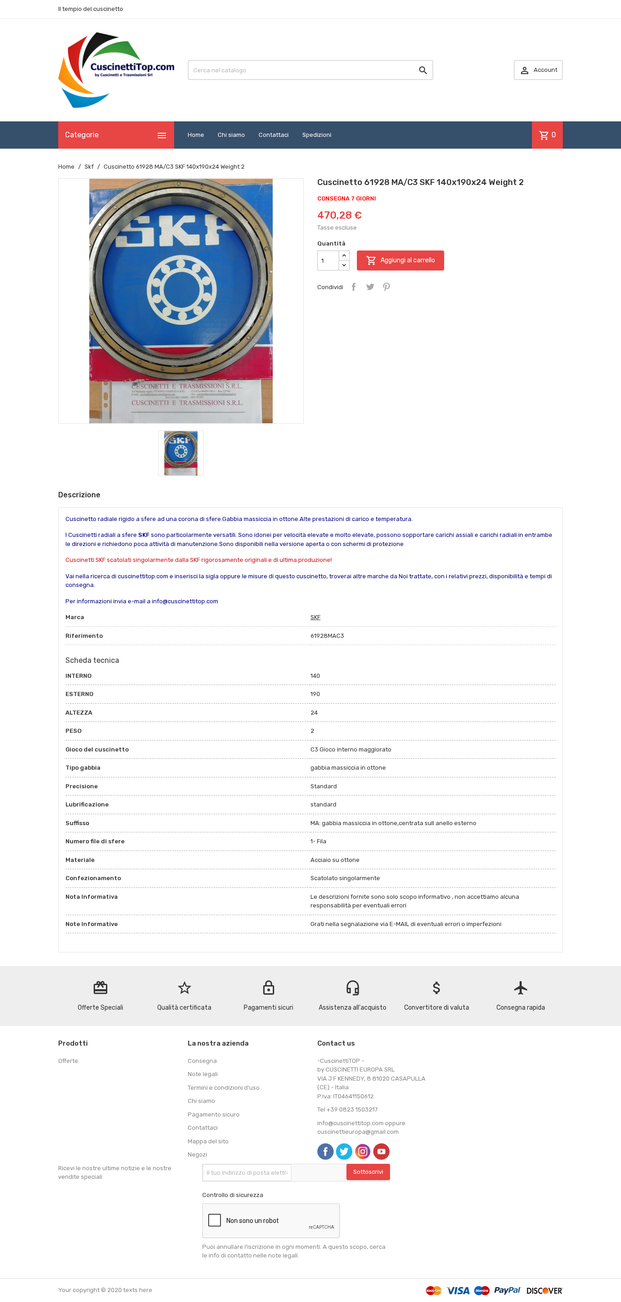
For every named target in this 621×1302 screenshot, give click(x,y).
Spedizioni (316, 134)
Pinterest (386, 286)
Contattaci (274, 134)
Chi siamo (231, 134)
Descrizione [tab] (79, 495)
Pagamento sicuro (214, 1114)
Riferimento (84, 635)
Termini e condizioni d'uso (224, 1087)
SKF (315, 617)
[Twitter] (344, 1151)
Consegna (202, 1060)
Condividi (353, 286)
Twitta (370, 286)
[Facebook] (325, 1151)
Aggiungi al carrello (400, 260)
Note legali (203, 1074)
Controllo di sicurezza (232, 1195)
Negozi (197, 1154)
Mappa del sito (208, 1141)
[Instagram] (363, 1151)
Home (196, 134)
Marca (74, 617)
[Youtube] (381, 1151)
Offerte (68, 1060)
